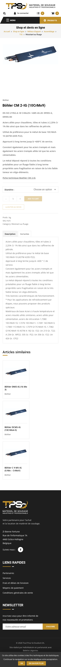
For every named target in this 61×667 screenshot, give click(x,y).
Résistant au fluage (34, 34)
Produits (52, 20)
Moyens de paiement (13, 587)
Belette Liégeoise (30, 650)
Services (7, 578)
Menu (13, 20)
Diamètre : (9, 190)
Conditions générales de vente (18, 592)
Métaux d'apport (34, 31)
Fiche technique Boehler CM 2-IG (19, 177)
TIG (21, 34)
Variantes (24, 234)
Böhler (6, 100)
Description (10, 234)
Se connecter (23, 13)
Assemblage (49, 31)
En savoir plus (36, 663)
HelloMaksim (28, 647)
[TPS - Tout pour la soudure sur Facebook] (20, 549)
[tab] (10, 234)
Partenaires (8, 573)
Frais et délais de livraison (16, 583)
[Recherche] (4, 13)
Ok (21, 663)
